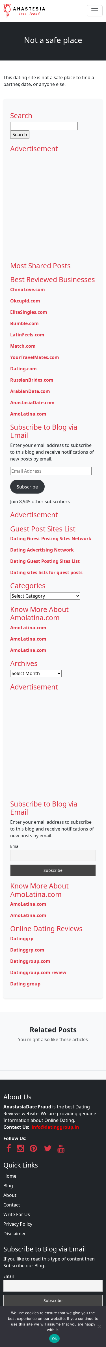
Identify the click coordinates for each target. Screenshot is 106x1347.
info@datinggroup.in (55, 1127)
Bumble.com (24, 323)
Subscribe (27, 487)
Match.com (23, 346)
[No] (99, 1326)
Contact (11, 1205)
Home (9, 1176)
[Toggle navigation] (95, 10)
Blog (8, 1185)
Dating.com (23, 369)
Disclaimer (14, 1234)
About (9, 1195)
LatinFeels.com (27, 335)
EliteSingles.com (28, 312)
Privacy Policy (17, 1224)
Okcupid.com (25, 301)
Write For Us (16, 1214)
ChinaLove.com (27, 289)
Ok (54, 1338)
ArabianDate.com (30, 391)
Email (15, 846)
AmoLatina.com (28, 414)
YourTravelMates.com (34, 357)
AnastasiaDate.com (32, 402)
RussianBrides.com (31, 380)
